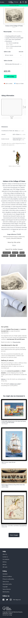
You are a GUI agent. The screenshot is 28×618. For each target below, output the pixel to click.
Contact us (5, 556)
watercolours (21, 255)
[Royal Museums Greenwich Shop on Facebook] (3, 600)
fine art (22, 252)
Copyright (5, 586)
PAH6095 (12, 255)
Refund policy (6, 591)
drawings (15, 252)
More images (14, 535)
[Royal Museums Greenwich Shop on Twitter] (7, 600)
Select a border (8, 60)
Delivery (3, 379)
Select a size (13, 51)
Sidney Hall (4, 527)
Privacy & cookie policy (8, 579)
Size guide (21, 51)
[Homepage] (14, 2)
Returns (4, 564)
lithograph (5, 255)
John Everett (5, 423)
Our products (6, 559)
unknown (4, 463)
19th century (6, 252)
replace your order (15, 383)
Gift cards (5, 567)
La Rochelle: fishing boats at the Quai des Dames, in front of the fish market (14, 422)
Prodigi (10, 615)
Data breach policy (7, 584)
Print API (5, 615)
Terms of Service (7, 589)
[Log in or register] (21, 2)
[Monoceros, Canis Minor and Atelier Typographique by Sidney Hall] (14, 507)
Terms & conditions (7, 576)
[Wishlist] (23, 2)
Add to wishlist (8, 83)
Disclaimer (5, 574)
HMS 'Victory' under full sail (8, 462)
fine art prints (16, 342)
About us (5, 554)
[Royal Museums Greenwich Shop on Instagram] (11, 600)
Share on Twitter (20, 83)
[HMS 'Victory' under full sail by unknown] (14, 444)
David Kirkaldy (5, 487)
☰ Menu (2, 2)
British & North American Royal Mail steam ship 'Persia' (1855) (13, 485)
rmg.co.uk (18, 599)
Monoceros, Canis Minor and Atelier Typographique (14, 525)
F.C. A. (14, 27)
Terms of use (6, 581)
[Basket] (26, 2)
